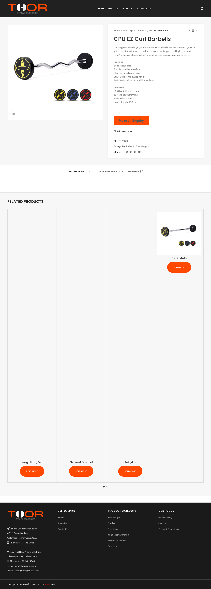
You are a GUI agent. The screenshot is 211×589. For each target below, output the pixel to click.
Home (117, 30)
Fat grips (130, 462)
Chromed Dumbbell (81, 462)
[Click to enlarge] (14, 114)
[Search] (202, 8)
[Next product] (196, 30)
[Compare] (51, 217)
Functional (113, 529)
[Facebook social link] (123, 152)
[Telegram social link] (139, 152)
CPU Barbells (179, 258)
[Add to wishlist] (51, 232)
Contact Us (63, 529)
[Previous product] (189, 30)
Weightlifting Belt (32, 462)
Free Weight (114, 517)
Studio (111, 523)
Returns (162, 523)
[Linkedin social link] (135, 152)
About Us (62, 523)
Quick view (51, 224)
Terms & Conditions (168, 529)
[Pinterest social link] (131, 152)
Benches (112, 546)
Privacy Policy (165, 517)
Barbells (142, 30)
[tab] (75, 170)
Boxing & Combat (117, 540)
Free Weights (129, 30)
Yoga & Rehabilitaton (118, 534)
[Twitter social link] (127, 152)
